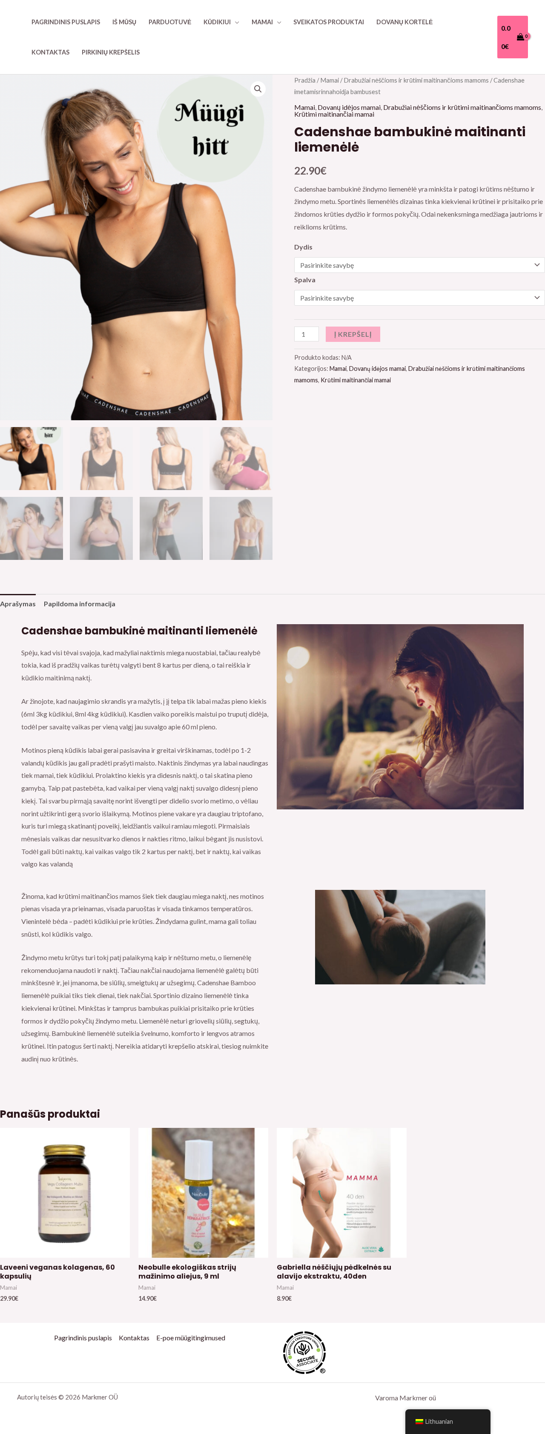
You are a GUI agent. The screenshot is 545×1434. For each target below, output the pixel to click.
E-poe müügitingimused (190, 1338)
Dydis (303, 247)
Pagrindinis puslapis (66, 22)
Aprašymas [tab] (18, 603)
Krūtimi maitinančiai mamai (334, 114)
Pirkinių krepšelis (111, 52)
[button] (258, 89)
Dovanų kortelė (404, 22)
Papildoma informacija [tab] (79, 603)
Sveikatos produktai (328, 22)
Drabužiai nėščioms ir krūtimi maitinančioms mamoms (416, 80)
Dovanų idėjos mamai (349, 107)
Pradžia (305, 80)
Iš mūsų (124, 22)
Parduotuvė (170, 22)
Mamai (262, 22)
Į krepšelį (353, 334)
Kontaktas (50, 52)
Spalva (305, 279)
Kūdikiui (217, 22)
